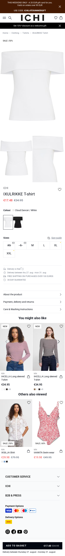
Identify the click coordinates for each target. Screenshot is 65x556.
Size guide (56, 237)
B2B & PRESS (13, 495)
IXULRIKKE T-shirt (40, 33)
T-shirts (25, 33)
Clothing (15, 33)
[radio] (32, 245)
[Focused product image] (32, 85)
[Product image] (16, 158)
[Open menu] (4, 17)
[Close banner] (59, 6)
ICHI (7, 486)
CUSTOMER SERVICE (17, 476)
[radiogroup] (32, 249)
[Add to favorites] (59, 189)
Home (5, 33)
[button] (32, 294)
